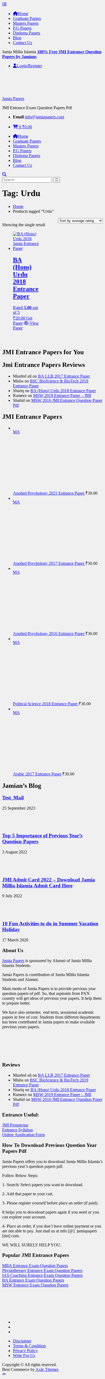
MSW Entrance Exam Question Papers (35, 1285)
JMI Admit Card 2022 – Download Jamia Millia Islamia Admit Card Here (48, 882)
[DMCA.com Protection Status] (15, 1313)
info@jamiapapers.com (44, 117)
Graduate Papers (27, 18)
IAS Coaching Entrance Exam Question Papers (42, 1275)
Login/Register (29, 65)
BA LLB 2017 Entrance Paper (64, 376)
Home (23, 13)
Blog (17, 38)
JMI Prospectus (15, 1125)
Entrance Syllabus (17, 1130)
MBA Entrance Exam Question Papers (35, 1265)
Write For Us (24, 1355)
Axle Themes (47, 1369)
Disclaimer (22, 1341)
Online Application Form (23, 1134)
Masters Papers (25, 23)
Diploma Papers (26, 33)
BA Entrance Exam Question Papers (33, 1280)
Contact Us (22, 42)
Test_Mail (13, 797)
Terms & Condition (29, 1345)
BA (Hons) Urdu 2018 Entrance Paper (63, 390)
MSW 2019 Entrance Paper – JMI (62, 395)
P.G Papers (22, 28)
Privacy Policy (25, 1350)
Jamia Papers (13, 98)
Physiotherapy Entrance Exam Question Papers (42, 1270)
